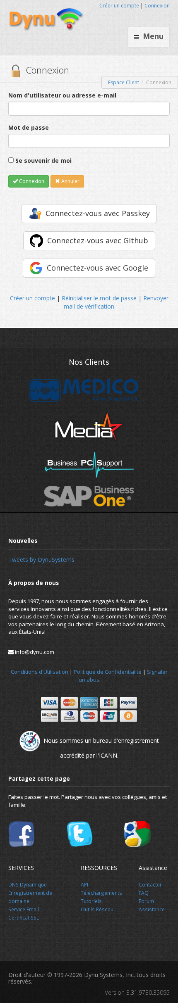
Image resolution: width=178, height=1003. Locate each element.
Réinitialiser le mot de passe (99, 298)
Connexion (157, 5)
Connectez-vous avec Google (97, 268)
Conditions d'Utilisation (39, 671)
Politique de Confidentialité (108, 671)
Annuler (69, 181)
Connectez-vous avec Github (97, 240)
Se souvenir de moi (43, 160)
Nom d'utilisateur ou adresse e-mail (62, 95)
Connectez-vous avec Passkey (98, 213)
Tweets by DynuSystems (41, 559)
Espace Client (123, 82)
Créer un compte (119, 5)
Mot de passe (28, 127)
